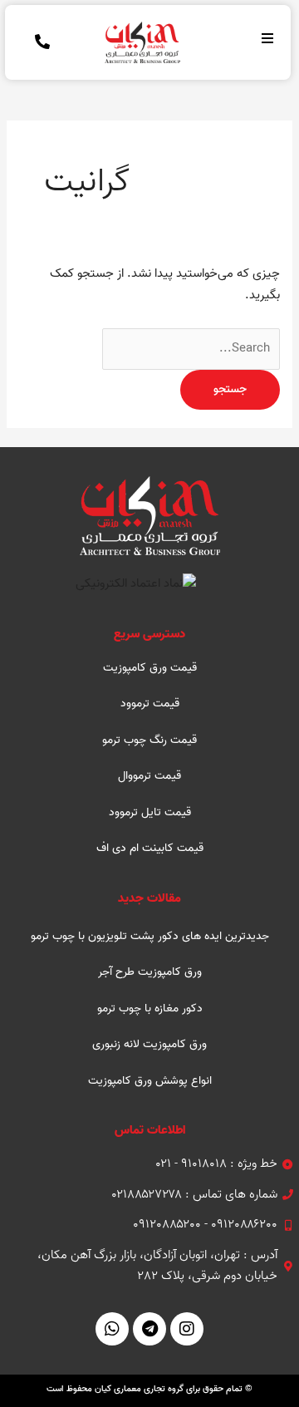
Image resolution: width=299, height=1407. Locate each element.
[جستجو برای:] (191, 348)
